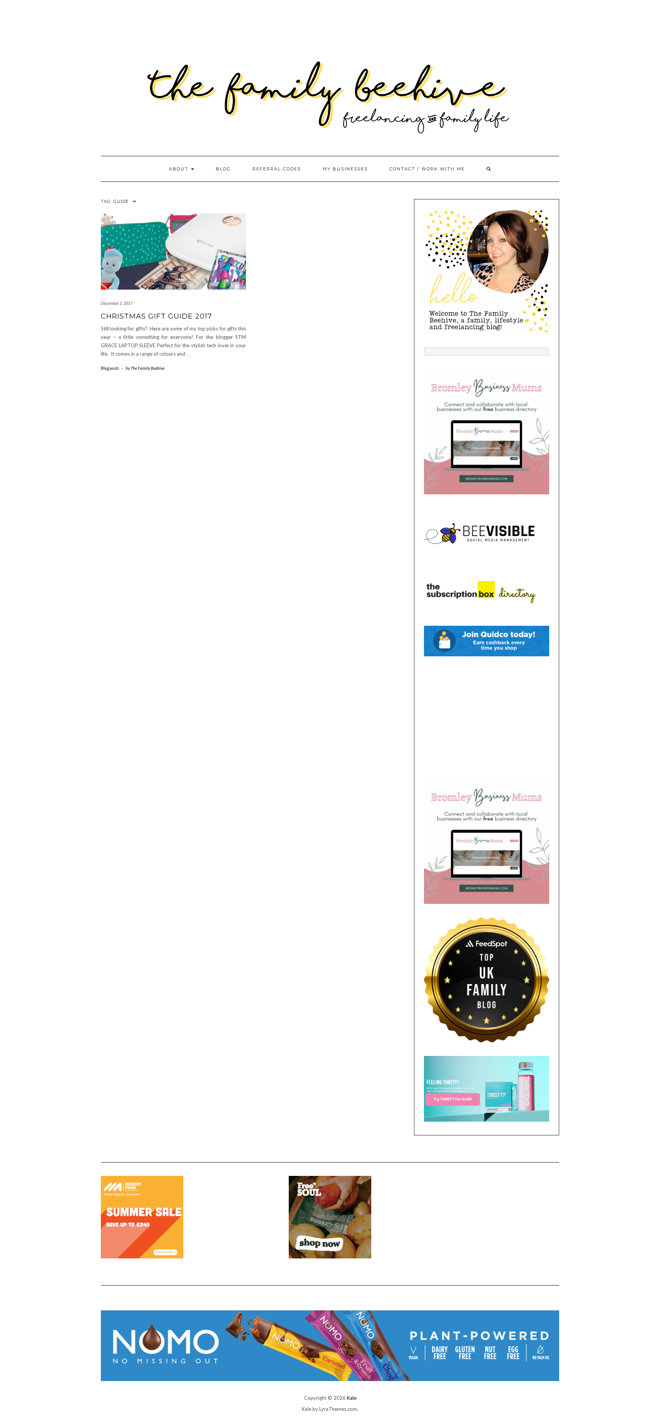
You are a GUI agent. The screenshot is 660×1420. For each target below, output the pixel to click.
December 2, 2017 (117, 303)
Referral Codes (276, 169)
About (179, 169)
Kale (351, 1398)
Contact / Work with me (427, 169)
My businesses (345, 169)
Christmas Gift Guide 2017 (156, 316)
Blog (223, 169)
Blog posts (110, 368)
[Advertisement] (486, 717)
